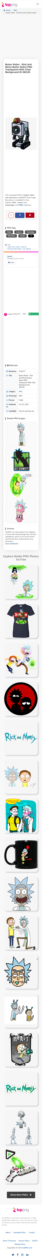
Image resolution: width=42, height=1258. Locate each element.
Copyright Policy (19, 1232)
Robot (9, 232)
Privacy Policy (24, 1241)
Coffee (12, 262)
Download (34, 314)
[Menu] (37, 4)
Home (7, 10)
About (8, 1232)
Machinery (11, 236)
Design (22, 236)
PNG (15, 10)
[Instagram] (22, 1255)
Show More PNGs (19, 1195)
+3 (31, 236)
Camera (19, 232)
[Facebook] (20, 215)
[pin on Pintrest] (35, 568)
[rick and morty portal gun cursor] (21, 1166)
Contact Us (14, 544)
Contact (32, 1232)
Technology (30, 232)
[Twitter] (13, 1255)
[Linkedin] (27, 1255)
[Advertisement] (21, 38)
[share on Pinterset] (30, 215)
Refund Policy (20, 1244)
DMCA (35, 1241)
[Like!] (11, 215)
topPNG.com (27, 1248)
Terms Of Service (9, 1241)
